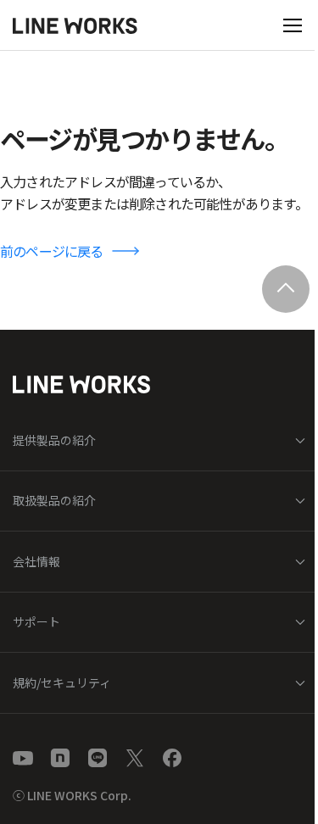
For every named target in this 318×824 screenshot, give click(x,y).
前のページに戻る (51, 251)
